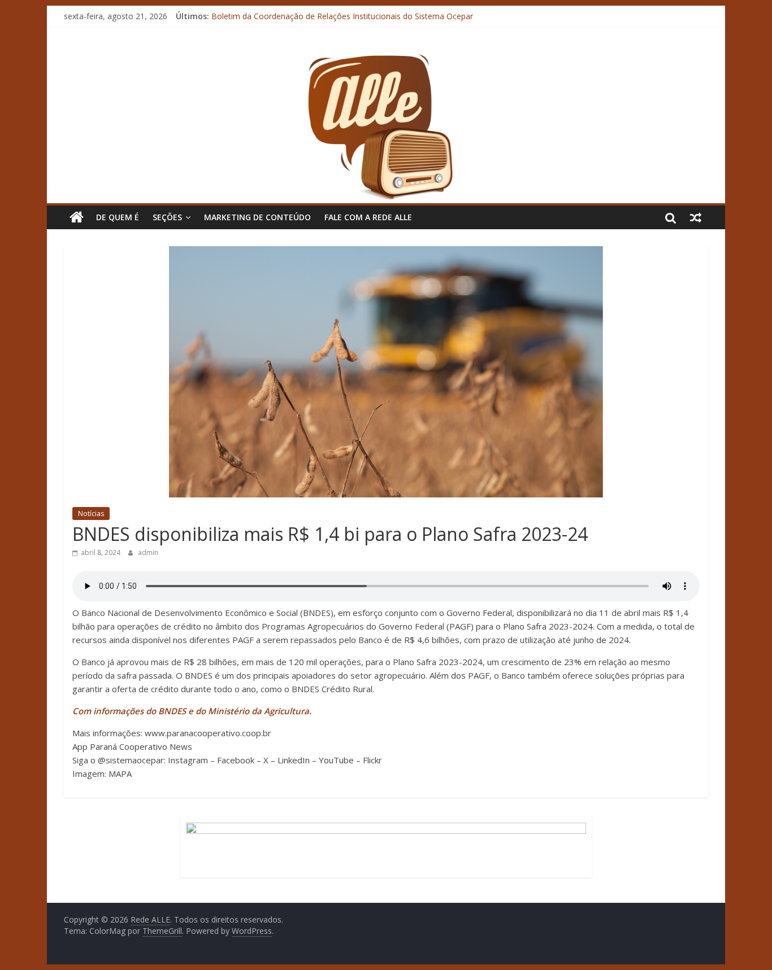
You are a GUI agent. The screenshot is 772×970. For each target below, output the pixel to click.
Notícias (91, 513)
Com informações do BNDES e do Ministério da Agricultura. (191, 710)
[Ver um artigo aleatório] (695, 217)
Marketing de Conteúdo (257, 217)
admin (148, 552)
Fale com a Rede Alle (368, 217)
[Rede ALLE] (386, 59)
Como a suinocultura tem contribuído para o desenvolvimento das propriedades (358, 11)
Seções (167, 217)
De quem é (117, 217)
